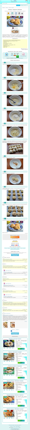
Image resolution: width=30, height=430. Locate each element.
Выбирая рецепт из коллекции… (8, 315)
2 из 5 (13, 241)
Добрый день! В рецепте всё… (9, 285)
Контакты (11, 426)
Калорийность (7, 55)
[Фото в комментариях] (5, 324)
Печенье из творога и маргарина (15, 366)
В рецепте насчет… (6, 278)
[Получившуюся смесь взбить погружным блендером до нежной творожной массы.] (15, 100)
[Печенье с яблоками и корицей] (8, 356)
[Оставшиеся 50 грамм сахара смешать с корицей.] (15, 163)
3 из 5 (15, 241)
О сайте (14, 426)
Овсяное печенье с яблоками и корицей (15, 409)
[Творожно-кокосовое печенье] (8, 343)
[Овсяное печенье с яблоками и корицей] (8, 413)
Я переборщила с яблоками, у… (8, 302)
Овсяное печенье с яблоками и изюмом (15, 380)
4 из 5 (16, 241)
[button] (19, 14)
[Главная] (14, 1)
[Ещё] (27, 5)
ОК (15, 427)
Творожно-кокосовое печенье (15, 338)
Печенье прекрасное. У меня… (8, 290)
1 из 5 (12, 241)
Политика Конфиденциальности (15, 428)
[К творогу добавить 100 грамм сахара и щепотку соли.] (15, 70)
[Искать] (27, 3)
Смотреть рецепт (21, 348)
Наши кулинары (18, 426)
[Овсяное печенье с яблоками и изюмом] (8, 385)
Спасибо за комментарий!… (8, 272)
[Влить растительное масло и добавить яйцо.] (15, 85)
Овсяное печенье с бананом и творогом (15, 395)
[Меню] (1, 1)
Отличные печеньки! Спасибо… (8, 265)
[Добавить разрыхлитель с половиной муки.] (15, 116)
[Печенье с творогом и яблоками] (15, 21)
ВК (14, 427)
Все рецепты (18, 5)
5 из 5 (17, 241)
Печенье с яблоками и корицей (15, 352)
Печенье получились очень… (8, 259)
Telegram (19, 427)
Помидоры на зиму (23, 5)
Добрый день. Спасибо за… (7, 309)
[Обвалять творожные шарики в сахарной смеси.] (15, 179)
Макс (17, 427)
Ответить (26, 261)
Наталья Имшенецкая (7, 313)
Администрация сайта (8, 270)
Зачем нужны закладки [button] (15, 238)
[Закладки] (27, 1)
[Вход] (29, 1)
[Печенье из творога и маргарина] (8, 370)
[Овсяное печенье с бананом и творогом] (8, 399)
